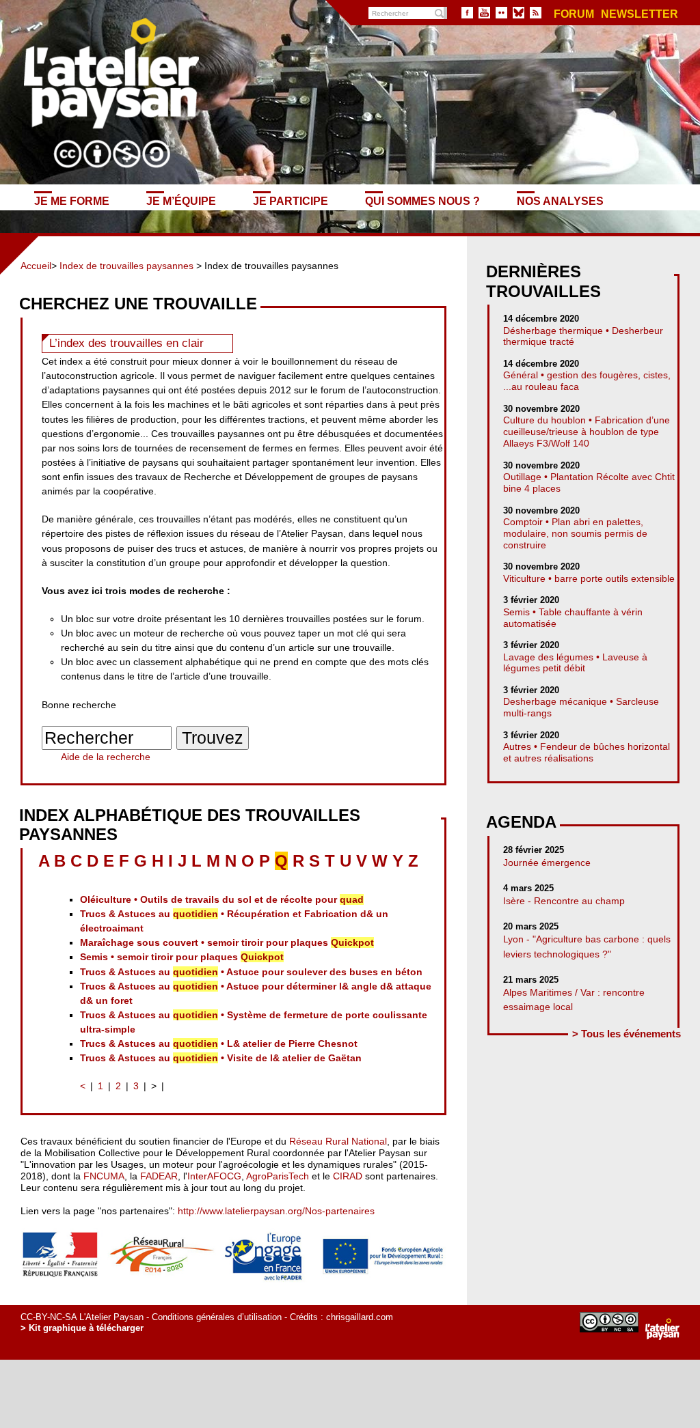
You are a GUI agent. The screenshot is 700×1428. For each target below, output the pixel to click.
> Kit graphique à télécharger (82, 1328)
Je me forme (71, 201)
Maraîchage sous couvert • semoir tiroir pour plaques (227, 942)
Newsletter (639, 14)
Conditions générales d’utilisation (217, 1317)
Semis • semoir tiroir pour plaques (182, 956)
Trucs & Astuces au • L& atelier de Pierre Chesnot (219, 1043)
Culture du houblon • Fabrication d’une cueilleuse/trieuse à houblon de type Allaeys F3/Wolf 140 (586, 432)
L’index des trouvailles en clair (126, 343)
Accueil (36, 265)
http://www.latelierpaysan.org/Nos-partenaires (276, 1210)
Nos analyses (560, 201)
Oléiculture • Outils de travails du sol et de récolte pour (222, 899)
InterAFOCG (214, 1176)
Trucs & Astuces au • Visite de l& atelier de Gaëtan (221, 1057)
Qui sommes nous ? (422, 201)
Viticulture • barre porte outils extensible (589, 578)
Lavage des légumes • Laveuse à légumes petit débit (575, 663)
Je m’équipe (181, 201)
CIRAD (347, 1176)
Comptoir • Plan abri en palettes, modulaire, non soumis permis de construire (575, 533)
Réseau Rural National (338, 1141)
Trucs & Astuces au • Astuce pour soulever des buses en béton (251, 971)
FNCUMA (103, 1176)
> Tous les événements (626, 1033)
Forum (574, 14)
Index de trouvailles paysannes (126, 265)
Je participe (290, 201)
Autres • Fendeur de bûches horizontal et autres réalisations (586, 752)
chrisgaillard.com (359, 1317)
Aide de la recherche (105, 756)
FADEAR (159, 1176)
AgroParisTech (277, 1176)
